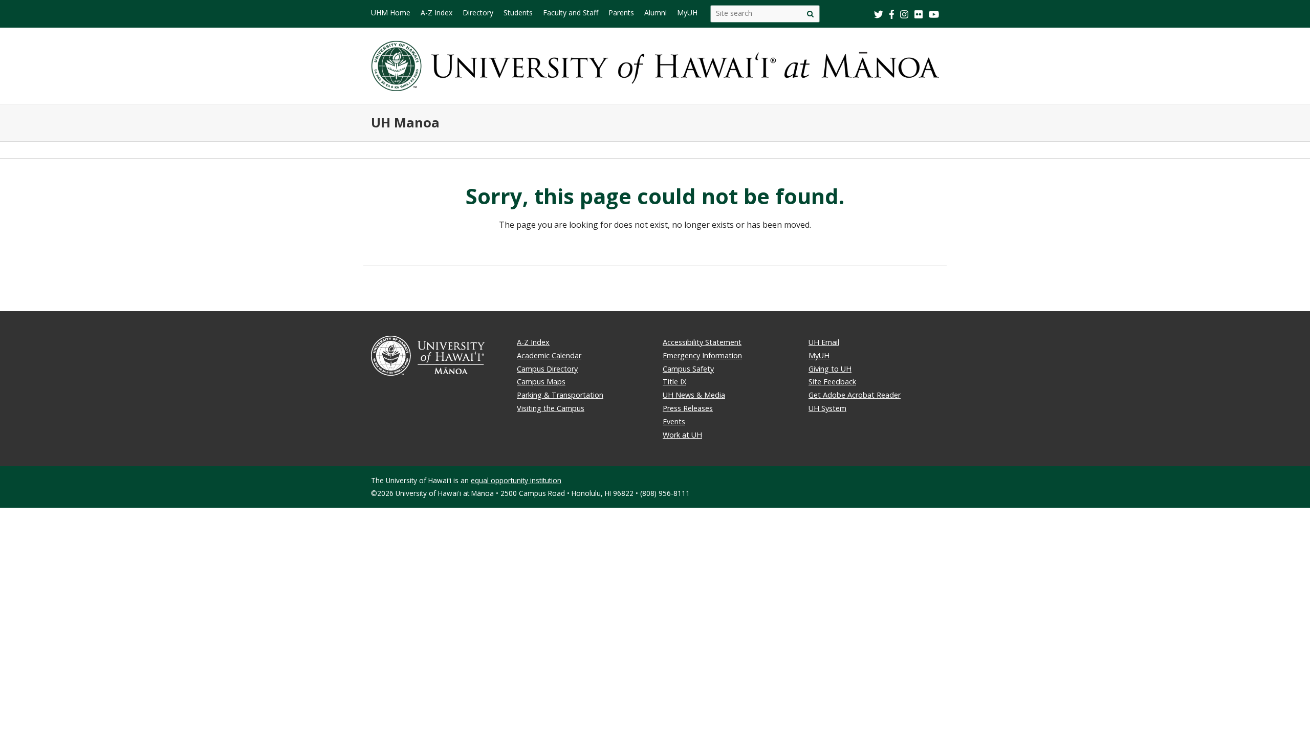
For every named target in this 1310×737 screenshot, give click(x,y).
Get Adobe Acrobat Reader (855, 395)
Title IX (674, 381)
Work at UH (682, 435)
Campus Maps (541, 381)
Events (674, 421)
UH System (827, 408)
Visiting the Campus (550, 408)
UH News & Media (694, 395)
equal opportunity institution (516, 480)
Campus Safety (688, 369)
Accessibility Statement (702, 342)
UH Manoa (405, 123)
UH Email (824, 342)
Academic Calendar (549, 355)
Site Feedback (832, 381)
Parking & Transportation (560, 395)
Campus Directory (547, 369)
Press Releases (688, 408)
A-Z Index (533, 342)
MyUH (819, 355)
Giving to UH (830, 369)
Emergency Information (702, 355)
